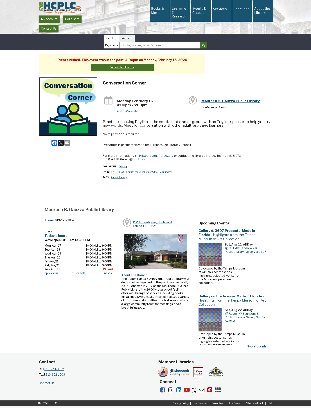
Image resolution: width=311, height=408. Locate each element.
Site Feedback (255, 403)
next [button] (107, 273)
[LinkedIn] (180, 391)
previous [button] (52, 273)
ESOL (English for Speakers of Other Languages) (145, 172)
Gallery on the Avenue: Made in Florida (232, 300)
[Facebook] (164, 391)
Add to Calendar (128, 111)
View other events (122, 67)
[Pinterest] (211, 391)
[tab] (111, 38)
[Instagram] (172, 391)
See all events (257, 346)
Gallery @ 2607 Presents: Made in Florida (227, 234)
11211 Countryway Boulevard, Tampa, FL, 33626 (152, 224)
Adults (122, 166)
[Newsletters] (203, 391)
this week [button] (78, 273)
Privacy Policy (180, 403)
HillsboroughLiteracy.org (156, 155)
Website (127, 38)
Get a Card (72, 19)
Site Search (235, 403)
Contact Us (48, 28)
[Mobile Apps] (218, 391)
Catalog (111, 38)
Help (271, 403)
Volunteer (218, 403)
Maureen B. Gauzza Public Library (230, 101)
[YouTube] (188, 391)
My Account (49, 19)
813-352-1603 (55, 374)
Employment (201, 403)
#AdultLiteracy (119, 177)
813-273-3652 (54, 369)
